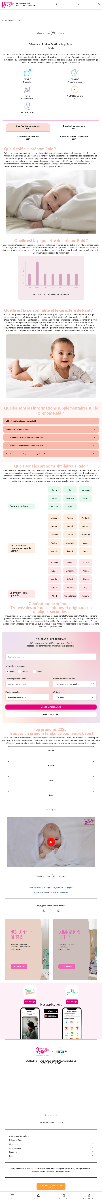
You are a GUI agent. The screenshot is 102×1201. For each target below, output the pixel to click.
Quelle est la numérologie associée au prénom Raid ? (27, 454)
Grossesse (13, 1144)
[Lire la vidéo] (51, 842)
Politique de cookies (83, 1169)
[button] (13, 1196)
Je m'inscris (19, 967)
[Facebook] (51, 911)
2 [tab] (49, 809)
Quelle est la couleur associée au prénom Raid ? (25, 446)
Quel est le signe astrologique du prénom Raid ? (25, 437)
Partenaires (50, 1172)
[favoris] (53, 33)
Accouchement (15, 1148)
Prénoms (13, 1152)
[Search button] (99, 4)
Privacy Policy (70, 1169)
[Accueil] (18, 4)
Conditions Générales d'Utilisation (37, 1169)
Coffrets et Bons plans (19, 1136)
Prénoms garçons (59, 892)
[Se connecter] (57, 4)
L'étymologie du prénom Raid (17, 429)
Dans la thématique (13, 692)
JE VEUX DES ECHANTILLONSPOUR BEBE (51, 1186)
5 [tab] (56, 1115)
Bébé (11, 1156)
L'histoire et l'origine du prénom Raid (21, 421)
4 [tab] (55, 809)
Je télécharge (30, 1002)
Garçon (25, 671)
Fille (12, 671)
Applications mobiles (63, 1172)
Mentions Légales (57, 1169)
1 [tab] (47, 809)
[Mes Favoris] (78, 4)
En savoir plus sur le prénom (74, 137)
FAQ (13, 1169)
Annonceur (20, 1169)
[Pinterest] (58, 911)
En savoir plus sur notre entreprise (51, 1122)
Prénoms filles (41, 892)
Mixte (39, 671)
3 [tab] (52, 809)
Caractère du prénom (28, 137)
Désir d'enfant (15, 1140)
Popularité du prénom (74, 127)
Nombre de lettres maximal (64, 678)
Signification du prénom (28, 127)
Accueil (4, 20)
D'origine (56, 692)
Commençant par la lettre (16, 678)
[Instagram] (44, 911)
